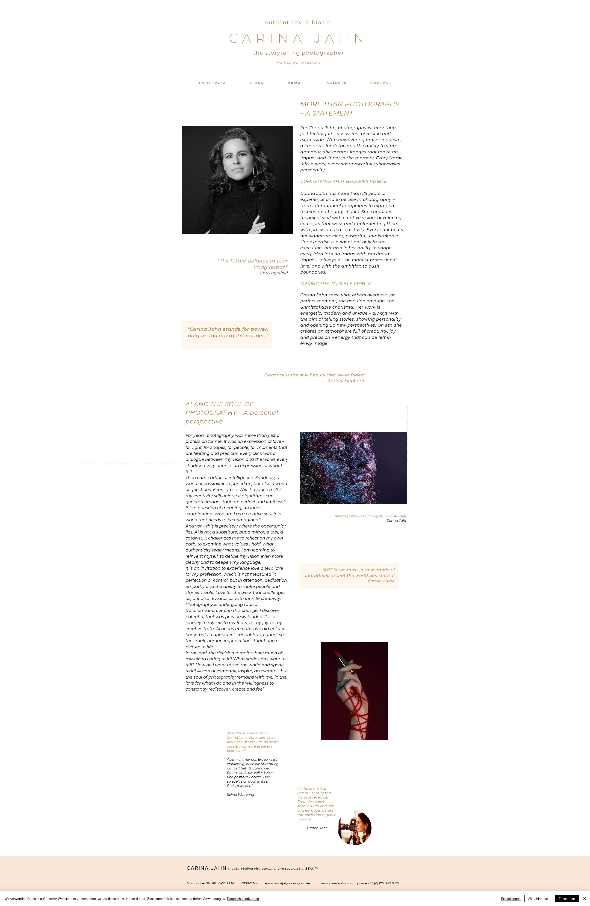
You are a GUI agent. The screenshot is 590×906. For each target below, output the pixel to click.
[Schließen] (584, 898)
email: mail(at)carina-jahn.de (288, 883)
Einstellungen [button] (511, 898)
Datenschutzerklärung (243, 898)
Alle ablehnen (538, 898)
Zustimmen (567, 898)
